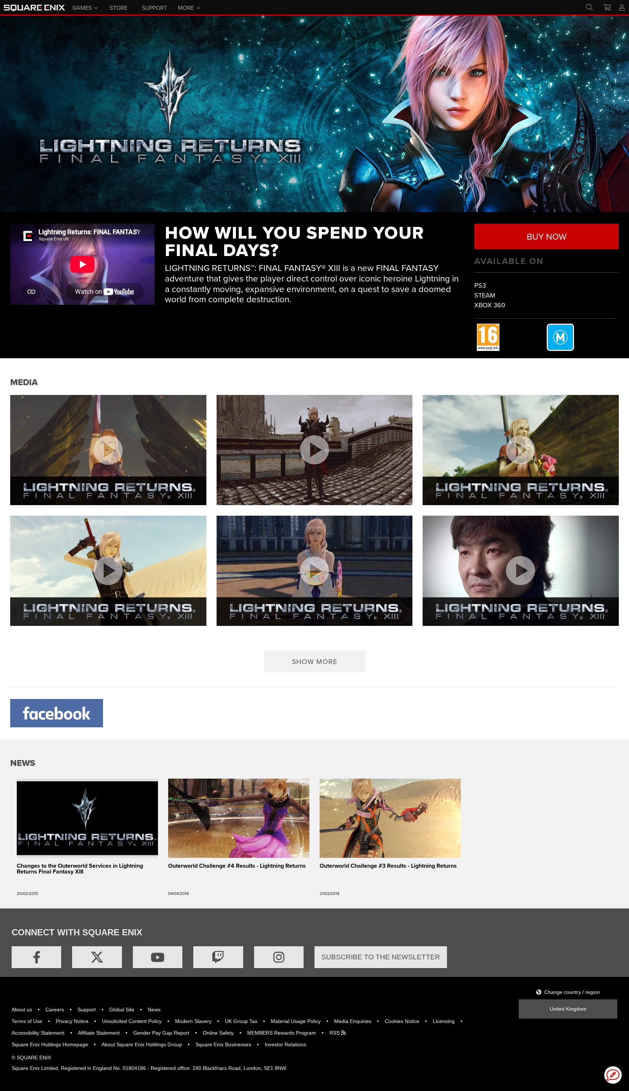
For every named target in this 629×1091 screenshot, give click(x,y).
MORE (186, 7)
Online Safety (218, 1033)
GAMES (82, 7)
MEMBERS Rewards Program (281, 1033)
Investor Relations (285, 1044)
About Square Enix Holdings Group (142, 1044)
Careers (55, 1009)
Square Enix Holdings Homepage (50, 1044)
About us (22, 1009)
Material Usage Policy (296, 1021)
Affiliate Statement (99, 1033)
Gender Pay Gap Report (161, 1033)
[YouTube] (157, 957)
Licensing (444, 1021)
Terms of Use (27, 1021)
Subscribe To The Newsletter (380, 957)
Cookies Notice (402, 1021)
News (154, 1009)
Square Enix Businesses (223, 1044)
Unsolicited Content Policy (132, 1021)
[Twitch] (218, 957)
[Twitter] (97, 957)
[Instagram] (279, 957)
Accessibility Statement (38, 1033)
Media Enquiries (352, 1021)
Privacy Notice (72, 1021)
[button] (314, 661)
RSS (335, 1033)
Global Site (121, 1009)
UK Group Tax (241, 1021)
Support (87, 1009)
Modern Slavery (193, 1021)
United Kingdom (568, 1009)
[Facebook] (36, 957)
